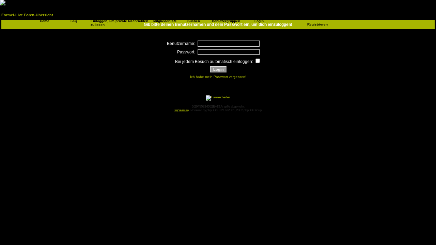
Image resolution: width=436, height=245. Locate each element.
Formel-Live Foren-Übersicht (27, 15)
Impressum (181, 110)
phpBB (211, 110)
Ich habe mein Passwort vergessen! (218, 77)
